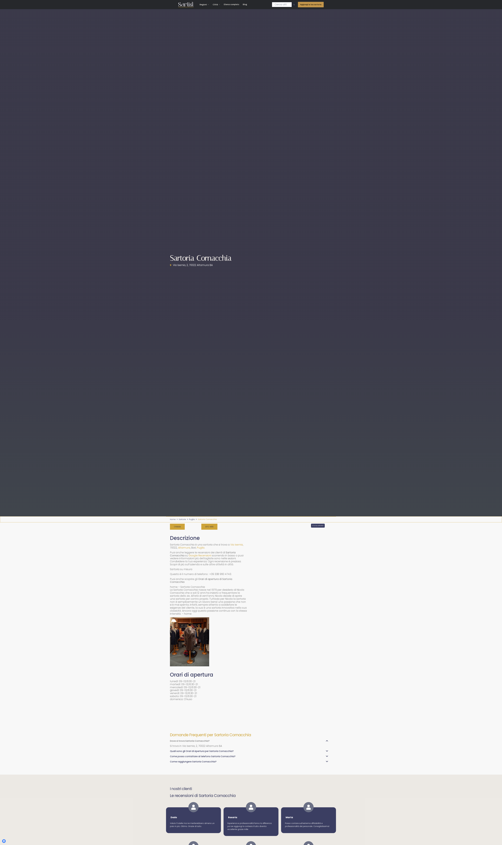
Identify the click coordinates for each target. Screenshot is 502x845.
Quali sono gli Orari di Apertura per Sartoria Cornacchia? (202, 751)
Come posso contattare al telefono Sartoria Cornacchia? (202, 756)
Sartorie (182, 519)
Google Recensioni (200, 555)
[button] (249, 742)
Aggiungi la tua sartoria (310, 4)
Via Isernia (236, 544)
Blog (245, 4)
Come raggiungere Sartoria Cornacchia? (193, 761)
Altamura (184, 547)
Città (215, 4)
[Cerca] (294, 4)
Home (173, 519)
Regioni (203, 4)
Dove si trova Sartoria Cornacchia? (190, 741)
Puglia (192, 519)
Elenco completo (231, 4)
